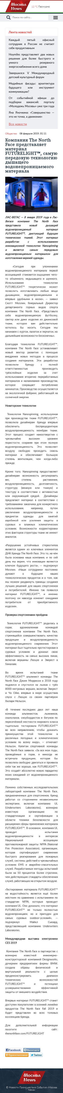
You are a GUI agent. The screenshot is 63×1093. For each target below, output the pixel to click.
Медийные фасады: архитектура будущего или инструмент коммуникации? (31, 87)
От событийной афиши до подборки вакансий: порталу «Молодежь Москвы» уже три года (31, 102)
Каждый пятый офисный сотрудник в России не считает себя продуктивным (31, 44)
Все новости (18, 124)
